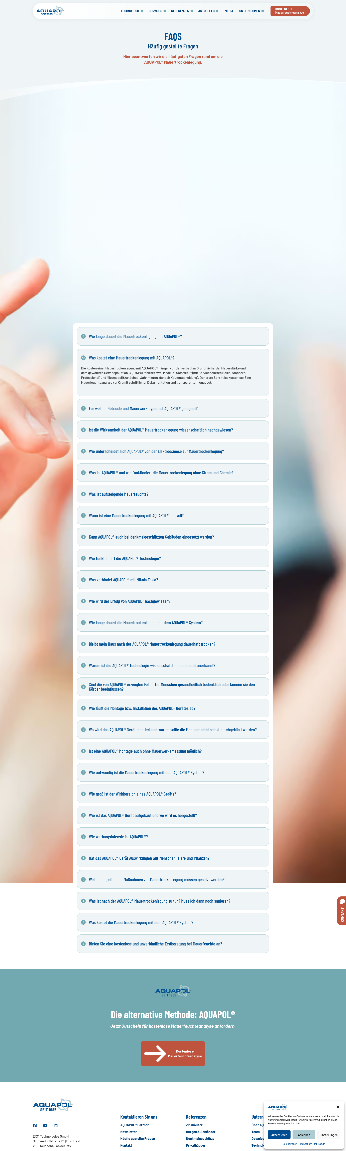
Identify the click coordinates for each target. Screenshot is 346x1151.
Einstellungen (329, 1135)
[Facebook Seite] (35, 1126)
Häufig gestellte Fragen (137, 1138)
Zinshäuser (194, 1125)
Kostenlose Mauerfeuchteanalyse (185, 1053)
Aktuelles (206, 11)
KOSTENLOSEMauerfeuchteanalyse (289, 10)
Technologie (130, 11)
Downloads (259, 1138)
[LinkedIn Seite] (56, 1126)
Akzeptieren (279, 1135)
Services (155, 11)
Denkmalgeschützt (200, 1138)
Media (229, 11)
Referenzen (180, 11)
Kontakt (126, 1145)
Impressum (319, 1143)
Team (255, 1132)
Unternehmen (249, 11)
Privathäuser (195, 1145)
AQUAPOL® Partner (134, 1125)
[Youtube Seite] (45, 1126)
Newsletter (128, 1132)
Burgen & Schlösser (200, 1132)
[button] (338, 1107)
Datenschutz (305, 1143)
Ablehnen (304, 1135)
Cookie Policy (290, 1143)
